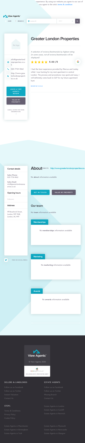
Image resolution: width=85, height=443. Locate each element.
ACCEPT (4, 9)
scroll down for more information (16, 110)
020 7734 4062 (17, 69)
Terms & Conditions (12, 411)
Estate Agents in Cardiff (54, 410)
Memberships (40, 222)
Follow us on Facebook (13, 387)
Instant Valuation (11, 394)
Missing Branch (50, 394)
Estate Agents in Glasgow (54, 433)
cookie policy (31, 4)
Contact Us (8, 398)
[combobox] (66, 21)
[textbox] (66, 20)
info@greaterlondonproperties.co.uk (18, 62)
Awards (37, 291)
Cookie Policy (9, 418)
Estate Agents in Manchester (16, 426)
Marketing (38, 256)
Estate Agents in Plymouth (55, 426)
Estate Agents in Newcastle (55, 430)
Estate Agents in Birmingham (16, 430)
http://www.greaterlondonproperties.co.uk (18, 76)
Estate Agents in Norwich (54, 413)
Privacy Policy (9, 414)
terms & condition (65, 4)
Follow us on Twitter (12, 391)
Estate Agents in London (54, 406)
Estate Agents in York (13, 433)
